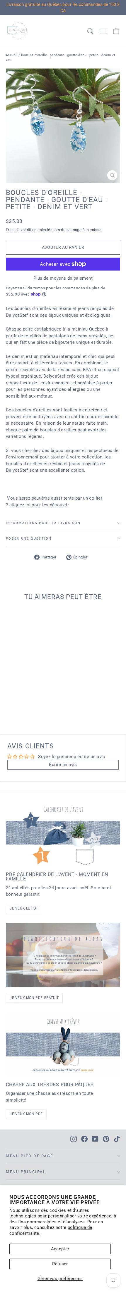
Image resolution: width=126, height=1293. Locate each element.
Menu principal (26, 1171)
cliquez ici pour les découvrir (39, 505)
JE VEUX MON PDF (26, 1114)
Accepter (60, 1249)
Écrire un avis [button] (63, 764)
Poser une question (29, 538)
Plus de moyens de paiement (63, 278)
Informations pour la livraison (43, 523)
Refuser (60, 1264)
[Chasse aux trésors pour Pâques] (63, 1044)
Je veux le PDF (24, 908)
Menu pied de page (29, 1156)
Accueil (12, 55)
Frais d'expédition (21, 230)
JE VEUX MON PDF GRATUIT (34, 998)
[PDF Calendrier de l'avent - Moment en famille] (63, 834)
